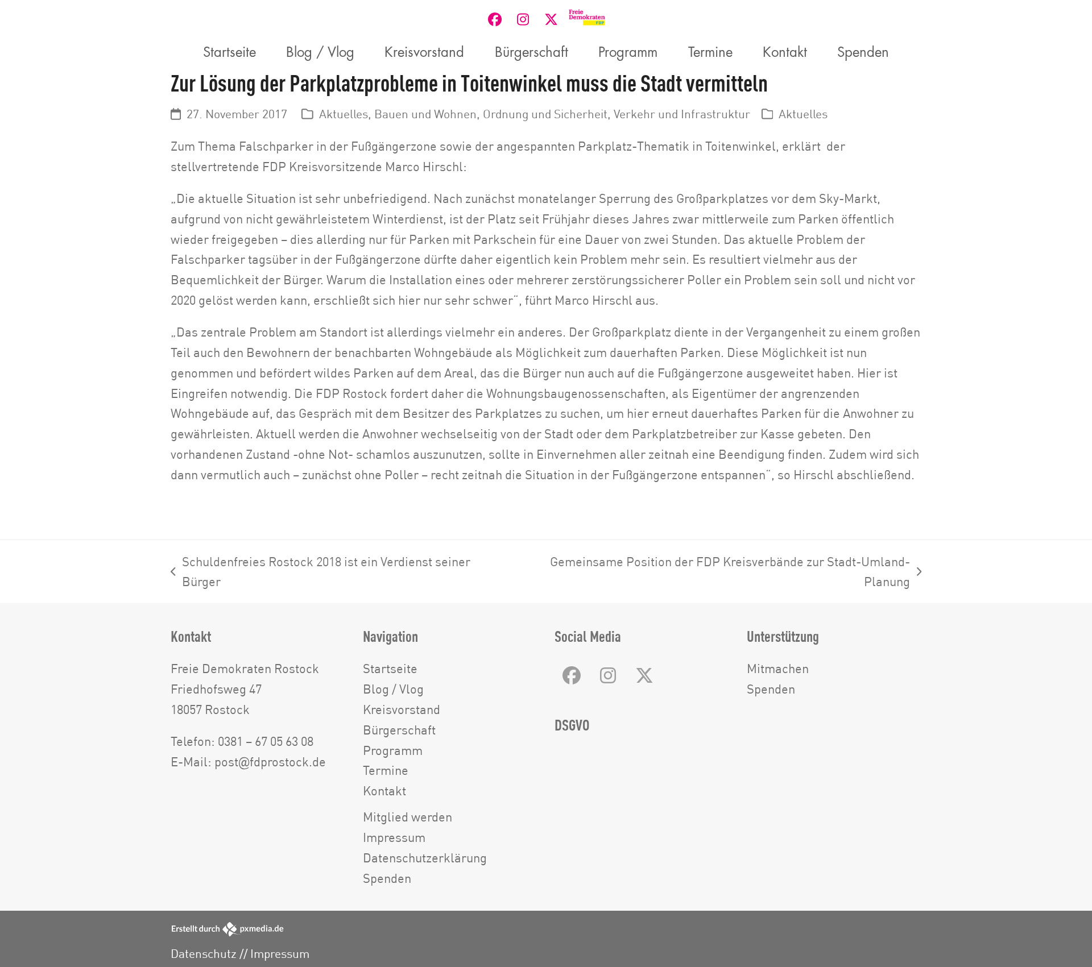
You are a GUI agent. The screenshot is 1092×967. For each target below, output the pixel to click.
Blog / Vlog (393, 688)
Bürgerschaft (399, 729)
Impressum (394, 837)
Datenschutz (204, 954)
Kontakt (384, 790)
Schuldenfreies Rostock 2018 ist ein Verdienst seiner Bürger (320, 573)
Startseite (390, 668)
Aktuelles (343, 114)
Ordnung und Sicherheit (545, 114)
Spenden (387, 878)
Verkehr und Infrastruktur (682, 114)
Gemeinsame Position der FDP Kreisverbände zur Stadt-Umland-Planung (712, 573)
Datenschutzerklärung (425, 857)
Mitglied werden (407, 816)
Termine (385, 770)
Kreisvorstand (401, 709)
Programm (393, 750)
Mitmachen (778, 668)
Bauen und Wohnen (425, 114)
